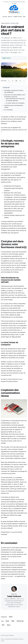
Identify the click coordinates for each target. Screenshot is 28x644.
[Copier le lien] (24, 80)
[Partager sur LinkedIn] (12, 80)
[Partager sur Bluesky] (16, 80)
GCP (3, 625)
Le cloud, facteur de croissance (15, 103)
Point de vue (20, 621)
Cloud (10, 616)
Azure (8, 625)
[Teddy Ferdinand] (14, 9)
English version (17, 16)
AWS (13, 621)
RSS (24, 16)
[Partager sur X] (8, 80)
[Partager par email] (20, 80)
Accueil (5, 16)
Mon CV (10, 16)
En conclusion (8, 109)
